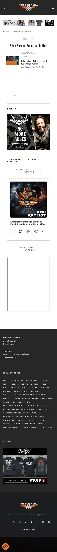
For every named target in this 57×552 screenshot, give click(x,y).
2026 (14, 387)
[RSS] (37, 522)
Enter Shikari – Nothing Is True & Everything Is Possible (34, 62)
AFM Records (26, 387)
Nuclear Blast (32, 413)
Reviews (34, 53)
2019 (6, 384)
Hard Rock (9, 402)
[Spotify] (31, 522)
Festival (8, 398)
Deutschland (27, 395)
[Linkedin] (25, 522)
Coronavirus (39, 391)
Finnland (21, 398)
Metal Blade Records (24, 409)
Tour (43, 427)
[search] (46, 95)
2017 (37, 380)
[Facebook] (8, 522)
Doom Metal (43, 395)
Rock (7, 424)
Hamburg (34, 398)
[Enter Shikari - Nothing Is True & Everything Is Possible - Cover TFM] (12, 60)
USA (51, 427)
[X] (14, 522)
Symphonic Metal (35, 424)
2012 (6, 380)
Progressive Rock (36, 420)
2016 (29, 380)
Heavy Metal (25, 402)
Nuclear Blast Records (16, 416)
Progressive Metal (14, 420)
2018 (45, 380)
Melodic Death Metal (38, 405)
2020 (14, 384)
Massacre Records (14, 405)
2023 (37, 384)
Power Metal (39, 416)
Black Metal (42, 387)
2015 (22, 380)
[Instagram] (20, 522)
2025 (6, 387)
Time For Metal (30, 427)
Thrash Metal (11, 427)
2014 (14, 380)
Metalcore (44, 409)
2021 (22, 384)
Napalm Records (12, 413)
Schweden (18, 424)
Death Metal (10, 395)
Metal (7, 409)
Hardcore (47, 398)
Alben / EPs (25, 53)
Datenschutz (44, 515)
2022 (29, 384)
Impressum (33, 515)
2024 (45, 384)
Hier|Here (24, 354)
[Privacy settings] (5, 546)
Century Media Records (16, 391)
